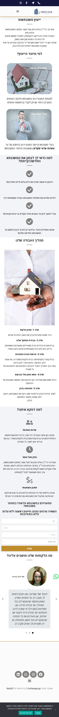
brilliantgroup (34, 688)
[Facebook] (40, 674)
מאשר (38, 713)
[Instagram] (33, 674)
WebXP (10, 688)
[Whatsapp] (25, 674)
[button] (18, 11)
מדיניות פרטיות (26, 713)
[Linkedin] (18, 674)
